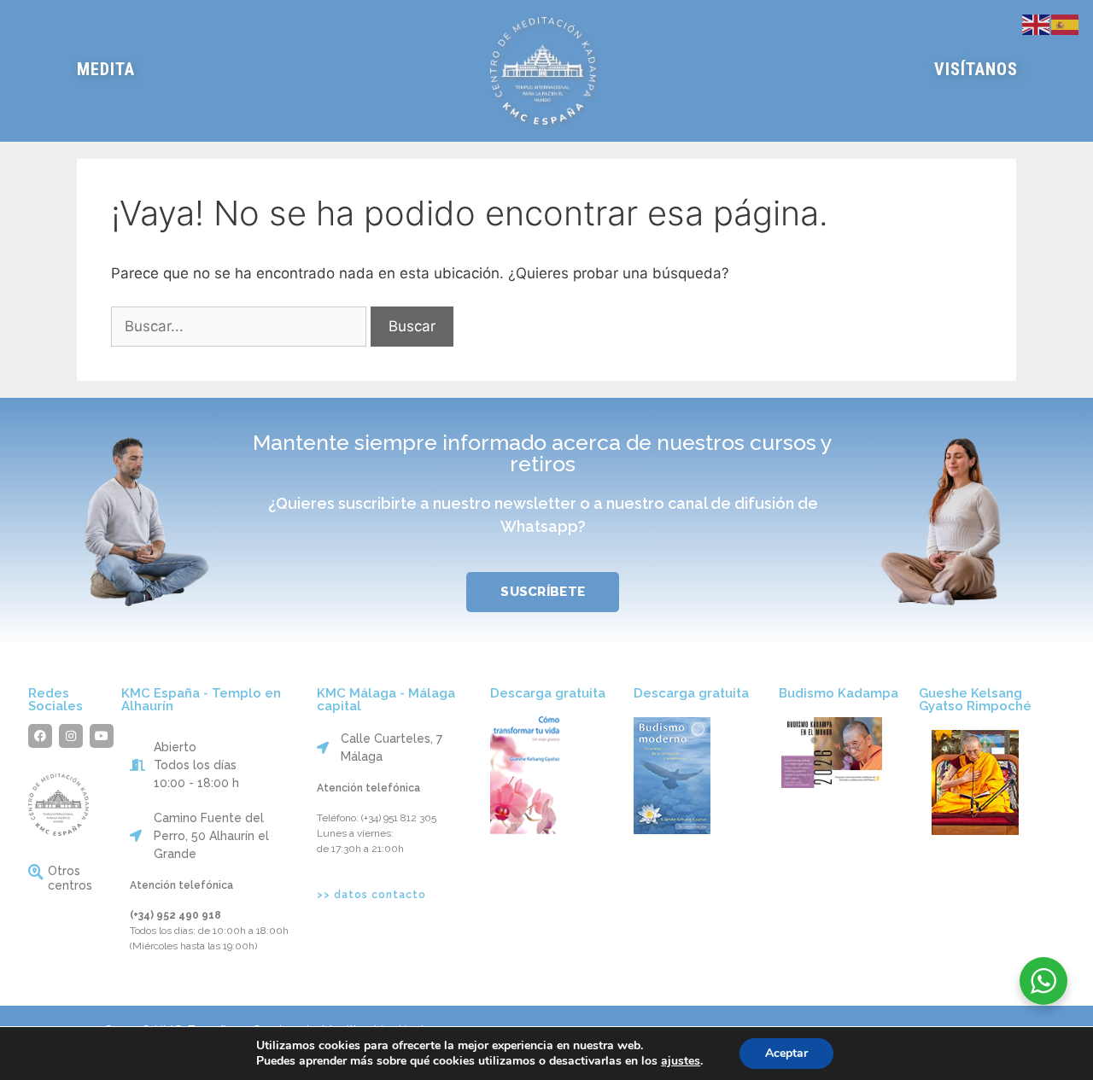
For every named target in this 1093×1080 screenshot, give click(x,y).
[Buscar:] (241, 326)
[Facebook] (40, 736)
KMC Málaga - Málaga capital (386, 700)
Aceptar (786, 1053)
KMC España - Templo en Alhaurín (201, 700)
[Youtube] (102, 736)
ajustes (680, 1061)
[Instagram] (71, 736)
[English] (1036, 23)
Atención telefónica (181, 885)
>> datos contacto (371, 895)
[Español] (1065, 23)
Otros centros (70, 878)
